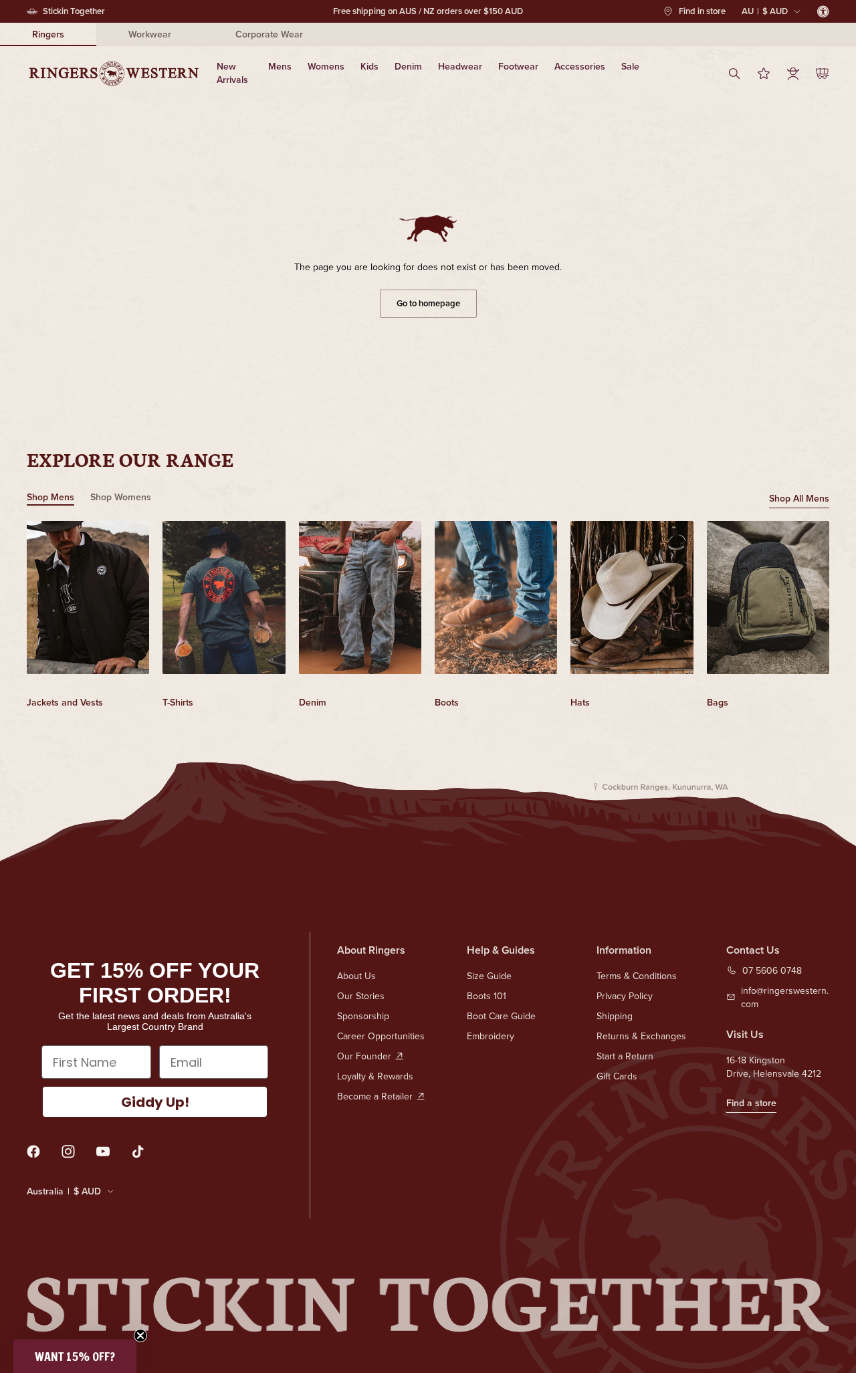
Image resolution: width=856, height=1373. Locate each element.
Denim (408, 66)
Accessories (579, 66)
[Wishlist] (763, 73)
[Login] (793, 73)
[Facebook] (33, 1151)
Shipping (615, 1016)
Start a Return (625, 1056)
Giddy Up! (155, 1102)
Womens (326, 66)
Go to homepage (428, 303)
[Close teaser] (140, 1335)
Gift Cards (617, 1076)
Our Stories (361, 995)
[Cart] (822, 73)
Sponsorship (363, 1016)
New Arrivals (232, 73)
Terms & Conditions (637, 975)
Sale (630, 66)
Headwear (460, 66)
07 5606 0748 (772, 970)
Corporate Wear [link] (269, 34)
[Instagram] (68, 1151)
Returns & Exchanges (641, 1036)
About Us (356, 975)
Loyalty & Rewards (375, 1076)
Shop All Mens (799, 498)
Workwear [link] (149, 34)
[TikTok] (137, 1151)
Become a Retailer (375, 1096)
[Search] (734, 73)
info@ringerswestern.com (785, 997)
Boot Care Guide (501, 1016)
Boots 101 (486, 995)
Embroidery (490, 1036)
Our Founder (364, 1056)
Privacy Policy (625, 995)
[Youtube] (103, 1151)
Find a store (751, 1103)
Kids (369, 66)
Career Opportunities (381, 1036)
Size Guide (489, 975)
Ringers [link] (48, 34)
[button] (74, 1356)
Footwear (518, 66)
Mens (280, 66)
